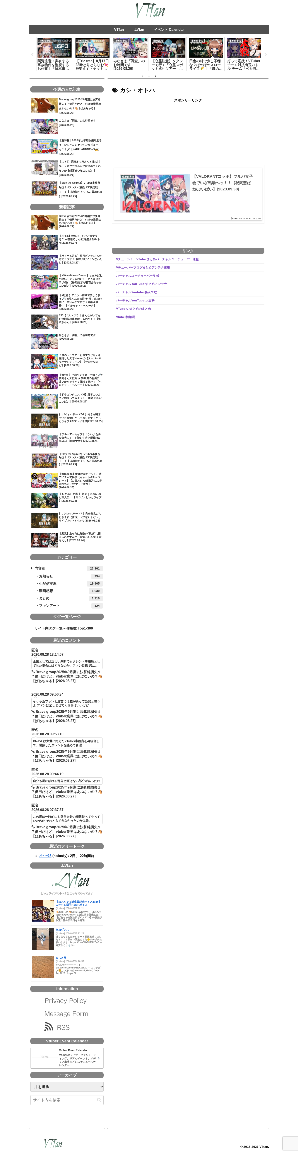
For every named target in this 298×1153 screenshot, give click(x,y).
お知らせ (69, 576)
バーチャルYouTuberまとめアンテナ (141, 284)
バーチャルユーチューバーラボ (137, 275)
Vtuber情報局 (125, 317)
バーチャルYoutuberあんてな (136, 292)
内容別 (67, 568)
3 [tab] (155, 76)
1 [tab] (142, 76)
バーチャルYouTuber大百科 (135, 300)
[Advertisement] (188, 134)
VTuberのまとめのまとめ (133, 308)
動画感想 (69, 591)
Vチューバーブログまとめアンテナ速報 (143, 267)
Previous (32, 55)
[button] (99, 1099)
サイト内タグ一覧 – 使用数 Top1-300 (62, 628)
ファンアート (69, 605)
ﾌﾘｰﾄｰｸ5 (45, 856)
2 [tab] (149, 76)
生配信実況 (69, 583)
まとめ (69, 598)
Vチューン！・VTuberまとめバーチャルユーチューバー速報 (157, 259)
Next (266, 55)
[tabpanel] (54, 54)
